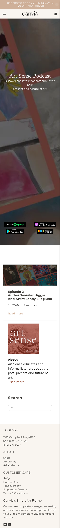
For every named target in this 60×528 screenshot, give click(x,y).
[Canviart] (30, 14)
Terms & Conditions (15, 493)
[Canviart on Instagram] (5, 525)
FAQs (6, 478)
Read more (15, 313)
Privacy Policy (11, 485)
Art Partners (11, 465)
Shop (6, 457)
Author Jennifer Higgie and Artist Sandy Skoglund (30, 295)
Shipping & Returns (15, 489)
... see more (16, 382)
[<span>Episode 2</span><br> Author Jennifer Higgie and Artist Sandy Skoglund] (30, 275)
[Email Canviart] (10, 525)
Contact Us (10, 482)
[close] (56, 4)
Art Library (9, 461)
